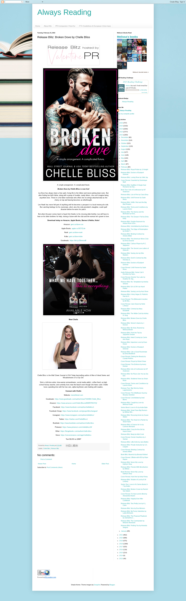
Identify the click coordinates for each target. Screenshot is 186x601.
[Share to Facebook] (74, 445)
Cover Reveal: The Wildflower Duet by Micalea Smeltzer (134, 394)
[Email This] (67, 445)
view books (144, 92)
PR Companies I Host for (65, 26)
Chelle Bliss (46, 448)
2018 (121, 544)
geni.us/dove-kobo (75, 236)
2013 (121, 558)
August (123, 149)
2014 (121, 555)
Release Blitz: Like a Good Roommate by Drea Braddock (134, 352)
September (125, 146)
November (125, 140)
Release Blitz (55, 448)
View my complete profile (125, 114)
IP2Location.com (50, 577)
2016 (121, 549)
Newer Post (42, 464)
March (123, 164)
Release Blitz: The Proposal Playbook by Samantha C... (134, 517)
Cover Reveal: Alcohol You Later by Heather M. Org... (133, 278)
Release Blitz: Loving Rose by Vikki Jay (134, 177)
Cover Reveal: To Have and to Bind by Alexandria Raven (134, 495)
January (124, 531)
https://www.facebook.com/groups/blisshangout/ (80, 411)
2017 (121, 547)
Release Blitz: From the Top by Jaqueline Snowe (131, 333)
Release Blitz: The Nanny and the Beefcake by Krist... (132, 213)
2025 (121, 126)
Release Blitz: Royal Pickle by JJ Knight (134, 169)
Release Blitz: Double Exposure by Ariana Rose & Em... (133, 222)
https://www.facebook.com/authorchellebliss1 (77, 407)
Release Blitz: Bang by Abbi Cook (132, 434)
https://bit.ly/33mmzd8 (78, 240)
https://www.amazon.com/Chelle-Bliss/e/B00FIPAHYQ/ (77, 403)
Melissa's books (127, 36)
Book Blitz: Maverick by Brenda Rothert (134, 454)
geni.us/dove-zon (77, 224)
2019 (121, 541)
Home (37, 26)
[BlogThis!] (69, 445)
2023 (121, 132)
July (122, 152)
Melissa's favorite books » (141, 72)
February (124, 167)
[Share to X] (72, 445)
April (123, 161)
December (125, 137)
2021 (121, 535)
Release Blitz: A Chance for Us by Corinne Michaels (132, 425)
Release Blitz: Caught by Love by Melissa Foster (132, 403)
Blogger (112, 585)
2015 (121, 553)
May (122, 158)
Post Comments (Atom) (55, 467)
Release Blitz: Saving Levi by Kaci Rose (134, 291)
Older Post (105, 464)
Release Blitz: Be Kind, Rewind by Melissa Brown (132, 329)
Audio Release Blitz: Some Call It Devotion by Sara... (132, 273)
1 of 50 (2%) (143, 90)
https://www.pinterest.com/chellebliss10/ (77, 427)
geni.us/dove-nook (75, 232)
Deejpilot (97, 585)
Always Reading (64, 12)
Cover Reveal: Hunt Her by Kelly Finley (134, 477)
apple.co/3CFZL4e (78, 228)
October (124, 143)
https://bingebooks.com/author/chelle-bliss (75, 431)
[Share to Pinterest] (76, 445)
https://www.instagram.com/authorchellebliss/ (77, 415)
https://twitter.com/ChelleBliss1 (76, 419)
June (123, 155)
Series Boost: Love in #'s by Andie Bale (134, 407)
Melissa (128, 85)
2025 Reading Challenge (133, 81)
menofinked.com (77, 395)
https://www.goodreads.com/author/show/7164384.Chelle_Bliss (78, 399)
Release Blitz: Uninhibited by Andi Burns (135, 226)
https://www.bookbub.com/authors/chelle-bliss (77, 423)
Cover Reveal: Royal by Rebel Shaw (133, 361)
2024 (121, 129)
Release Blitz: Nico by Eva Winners (133, 508)
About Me (48, 26)
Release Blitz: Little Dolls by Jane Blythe (134, 442)
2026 (121, 123)
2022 (121, 135)
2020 (121, 538)
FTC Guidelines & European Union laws (95, 26)
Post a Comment (46, 459)
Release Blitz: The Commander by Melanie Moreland (132, 522)
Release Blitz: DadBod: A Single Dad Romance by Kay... (133, 186)
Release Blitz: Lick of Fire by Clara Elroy (134, 194)
